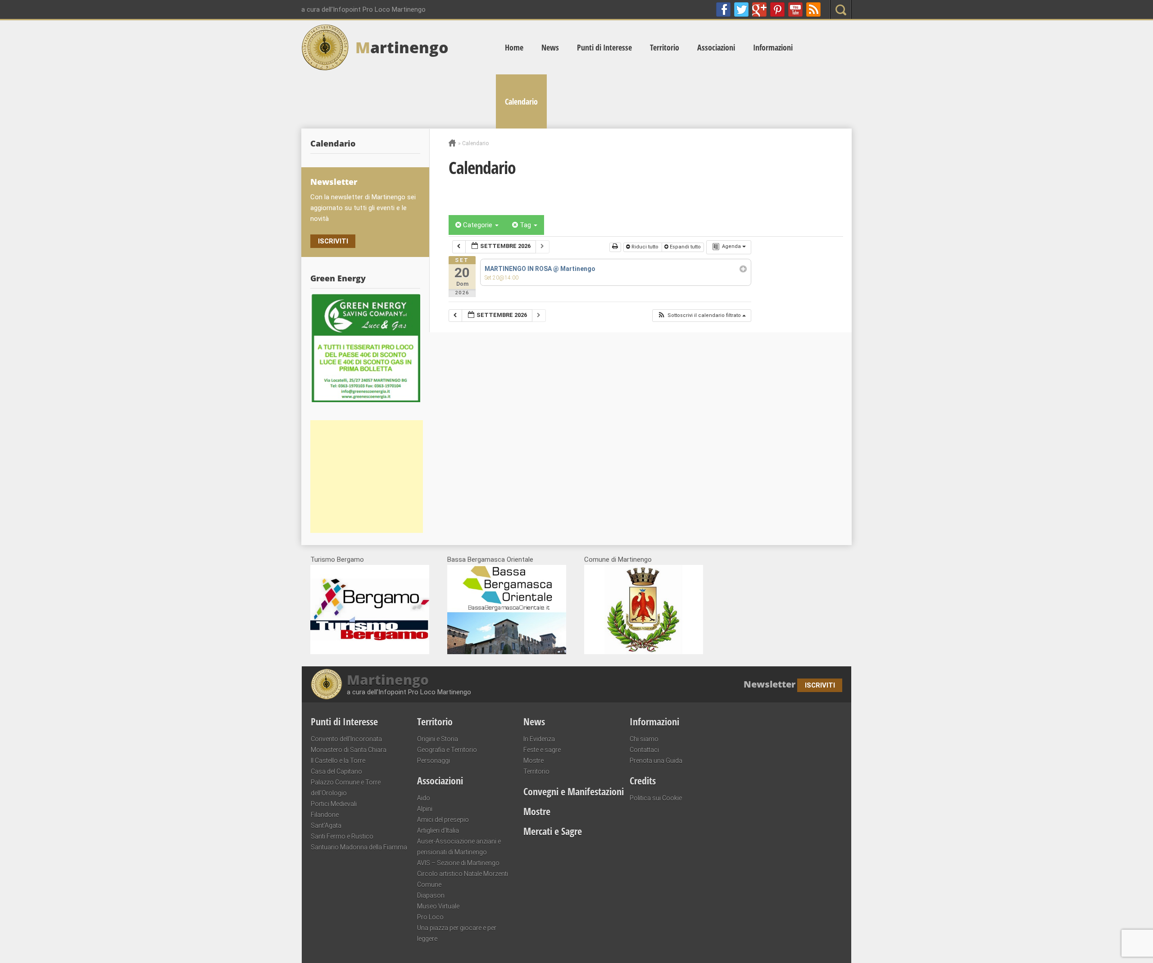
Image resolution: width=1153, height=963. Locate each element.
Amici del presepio (443, 819)
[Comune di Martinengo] (643, 652)
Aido (423, 798)
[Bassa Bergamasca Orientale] (506, 652)
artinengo (402, 47)
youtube (795, 9)
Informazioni (773, 47)
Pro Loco (430, 917)
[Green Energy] (365, 347)
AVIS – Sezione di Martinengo (458, 863)
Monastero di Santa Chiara (348, 749)
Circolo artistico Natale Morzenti (462, 873)
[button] (701, 316)
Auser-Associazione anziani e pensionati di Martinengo (459, 847)
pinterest (777, 9)
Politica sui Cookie (656, 798)
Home (514, 47)
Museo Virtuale (438, 906)
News (550, 47)
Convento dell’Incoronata (346, 739)
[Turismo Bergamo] (369, 652)
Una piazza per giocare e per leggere (456, 933)
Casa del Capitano (336, 771)
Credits (643, 780)
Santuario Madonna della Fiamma (359, 847)
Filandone (325, 814)
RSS (813, 9)
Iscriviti (333, 241)
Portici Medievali (334, 803)
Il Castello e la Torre (338, 760)
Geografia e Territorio (447, 749)
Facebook (723, 9)
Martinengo (388, 680)
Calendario (521, 101)
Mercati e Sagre (552, 830)
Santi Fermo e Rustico (342, 836)
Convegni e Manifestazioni (573, 791)
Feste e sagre (542, 749)
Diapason (431, 895)
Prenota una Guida (656, 760)
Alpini (424, 808)
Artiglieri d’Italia (438, 830)
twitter (741, 9)
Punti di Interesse (604, 47)
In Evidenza (539, 739)
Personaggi (433, 760)
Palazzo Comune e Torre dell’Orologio (346, 788)
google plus (759, 9)
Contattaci (644, 749)
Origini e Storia (437, 739)
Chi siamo (644, 739)
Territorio (664, 47)
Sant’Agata (326, 825)
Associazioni (716, 47)
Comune (429, 884)
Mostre (533, 760)
